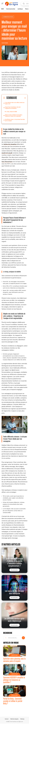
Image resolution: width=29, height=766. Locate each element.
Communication (8, 16)
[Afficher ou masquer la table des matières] (21, 98)
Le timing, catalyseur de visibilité (11, 111)
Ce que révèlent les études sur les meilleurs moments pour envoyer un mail (14, 103)
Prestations (14, 655)
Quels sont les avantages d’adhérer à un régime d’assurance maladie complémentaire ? (14, 562)
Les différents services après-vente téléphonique (14, 619)
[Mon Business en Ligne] (11, 3)
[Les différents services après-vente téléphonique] (14, 615)
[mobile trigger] (3, 3)
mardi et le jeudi (7, 153)
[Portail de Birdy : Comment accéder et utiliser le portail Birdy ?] (14, 691)
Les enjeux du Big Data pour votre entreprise (14, 592)
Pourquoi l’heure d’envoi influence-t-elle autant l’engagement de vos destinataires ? (13, 107)
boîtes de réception (10, 144)
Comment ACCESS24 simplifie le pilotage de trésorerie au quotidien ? (14, 680)
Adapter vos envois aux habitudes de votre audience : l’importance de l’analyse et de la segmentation (14, 115)
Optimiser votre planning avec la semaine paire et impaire (14, 659)
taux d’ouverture (7, 161)
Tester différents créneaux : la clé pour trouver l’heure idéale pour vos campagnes (15, 120)
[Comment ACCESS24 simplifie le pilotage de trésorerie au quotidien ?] (14, 669)
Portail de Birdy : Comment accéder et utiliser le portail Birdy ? (12, 701)
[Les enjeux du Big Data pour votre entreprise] (14, 588)
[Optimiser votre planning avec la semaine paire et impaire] (14, 651)
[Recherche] (24, 3)
